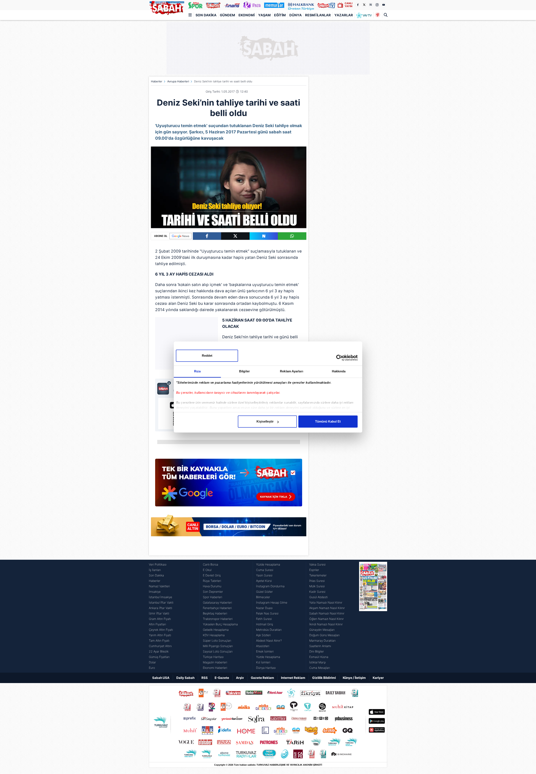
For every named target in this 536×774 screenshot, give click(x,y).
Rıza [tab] (197, 371)
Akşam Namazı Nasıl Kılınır (327, 608)
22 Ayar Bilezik (159, 651)
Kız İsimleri (263, 662)
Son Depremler (213, 591)
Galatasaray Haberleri (217, 602)
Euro (152, 667)
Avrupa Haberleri (178, 81)
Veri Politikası (157, 564)
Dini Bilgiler (316, 651)
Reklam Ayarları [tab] (291, 371)
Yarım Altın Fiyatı (160, 635)
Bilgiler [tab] (244, 371)
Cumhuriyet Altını (160, 646)
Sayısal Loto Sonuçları (218, 651)
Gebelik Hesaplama (216, 629)
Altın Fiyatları (157, 624)
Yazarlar (343, 15)
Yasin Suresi (264, 575)
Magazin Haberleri (215, 662)
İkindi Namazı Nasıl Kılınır (326, 624)
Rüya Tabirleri (212, 580)
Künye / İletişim (354, 678)
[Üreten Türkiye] (301, 5)
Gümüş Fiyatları (159, 657)
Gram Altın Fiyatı (160, 619)
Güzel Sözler (264, 591)
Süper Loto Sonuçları (217, 640)
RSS (204, 678)
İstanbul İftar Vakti (161, 602)
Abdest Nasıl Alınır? (269, 640)
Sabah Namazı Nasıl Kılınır (326, 613)
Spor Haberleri (212, 597)
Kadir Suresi (317, 591)
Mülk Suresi (317, 586)
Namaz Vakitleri (159, 586)
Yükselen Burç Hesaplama (220, 624)
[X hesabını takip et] (364, 4)
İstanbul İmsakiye (160, 597)
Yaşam (264, 15)
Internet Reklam (293, 678)
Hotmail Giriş (264, 624)
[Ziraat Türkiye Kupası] (377, 15)
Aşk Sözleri (263, 635)
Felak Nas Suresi (267, 613)
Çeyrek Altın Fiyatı (161, 629)
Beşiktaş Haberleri (215, 613)
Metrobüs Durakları (269, 629)
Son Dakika (206, 15)
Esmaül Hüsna (318, 657)
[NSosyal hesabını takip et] (370, 4)
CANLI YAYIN (348, 5)
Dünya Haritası (266, 667)
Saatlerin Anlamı (320, 646)
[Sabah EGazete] (373, 616)
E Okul (207, 570)
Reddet (207, 355)
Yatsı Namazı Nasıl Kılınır (325, 602)
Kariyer (378, 678)
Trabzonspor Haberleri (218, 619)
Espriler (314, 570)
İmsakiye (155, 591)
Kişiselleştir (265, 421)
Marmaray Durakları (322, 640)
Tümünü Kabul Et (328, 421)
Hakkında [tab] (339, 371)
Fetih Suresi (264, 619)
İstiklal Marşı (317, 662)
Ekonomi (246, 15)
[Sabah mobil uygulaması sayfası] (164, 388)
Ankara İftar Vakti (160, 608)
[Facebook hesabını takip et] (357, 4)
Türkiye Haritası (213, 657)
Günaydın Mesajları (322, 629)
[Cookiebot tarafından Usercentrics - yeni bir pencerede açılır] (339, 358)
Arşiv (240, 678)
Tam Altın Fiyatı (159, 640)
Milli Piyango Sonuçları (218, 646)
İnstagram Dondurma (270, 586)
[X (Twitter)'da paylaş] (235, 236)
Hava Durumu (212, 586)
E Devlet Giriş (212, 575)
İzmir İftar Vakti (159, 613)
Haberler (156, 81)
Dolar (152, 662)
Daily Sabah (185, 678)
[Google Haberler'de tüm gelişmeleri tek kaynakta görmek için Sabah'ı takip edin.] (228, 485)
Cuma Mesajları (319, 667)
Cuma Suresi (264, 570)
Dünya (295, 15)
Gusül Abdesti (318, 597)
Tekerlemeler (318, 575)
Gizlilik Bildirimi (324, 678)
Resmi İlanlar (318, 15)
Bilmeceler (263, 597)
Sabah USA (160, 678)
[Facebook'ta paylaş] (207, 236)
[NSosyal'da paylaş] (264, 236)
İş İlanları (155, 570)
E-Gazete (222, 678)
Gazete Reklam (262, 678)
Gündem (227, 15)
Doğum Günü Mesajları (324, 635)
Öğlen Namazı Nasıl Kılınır (326, 619)
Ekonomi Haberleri (215, 667)
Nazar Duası (264, 608)
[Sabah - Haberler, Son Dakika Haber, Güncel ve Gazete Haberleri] (166, 7)
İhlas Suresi (317, 580)
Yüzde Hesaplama (268, 564)
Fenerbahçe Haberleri (217, 608)
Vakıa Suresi (317, 564)
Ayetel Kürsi (264, 580)
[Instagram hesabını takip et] (377, 4)
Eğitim (280, 15)
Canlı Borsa (210, 564)
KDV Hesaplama (214, 635)
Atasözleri (262, 646)
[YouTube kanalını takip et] (383, 4)
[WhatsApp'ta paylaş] (292, 236)
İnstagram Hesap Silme (271, 602)
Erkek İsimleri (265, 651)
